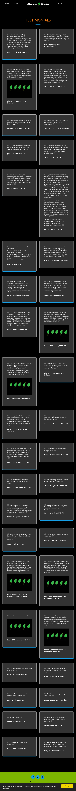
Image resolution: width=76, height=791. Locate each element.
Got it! (67, 786)
